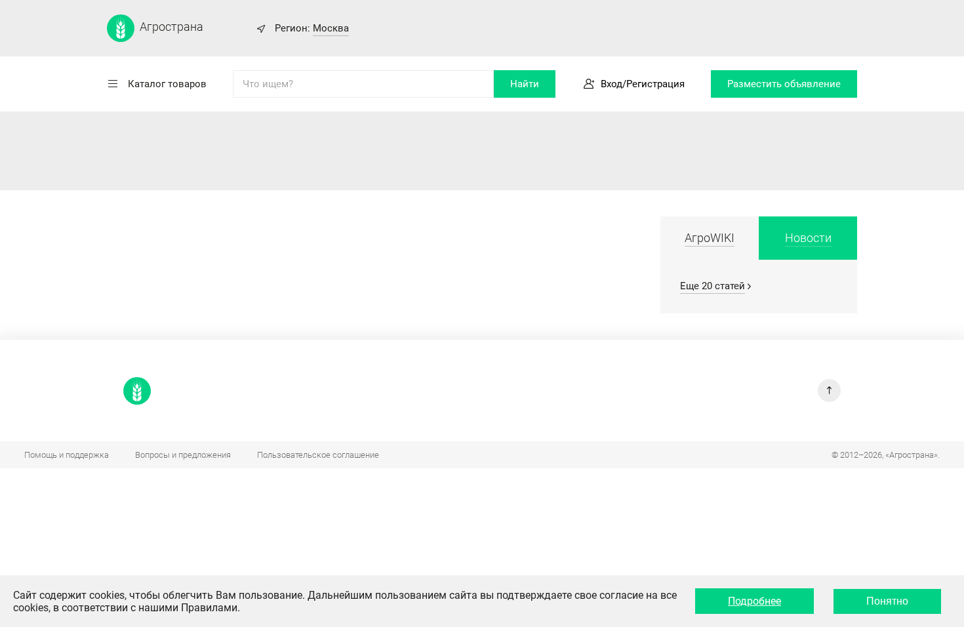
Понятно (887, 601)
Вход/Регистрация (643, 84)
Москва (331, 28)
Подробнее (754, 601)
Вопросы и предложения (183, 455)
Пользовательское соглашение (318, 455)
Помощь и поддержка (66, 455)
